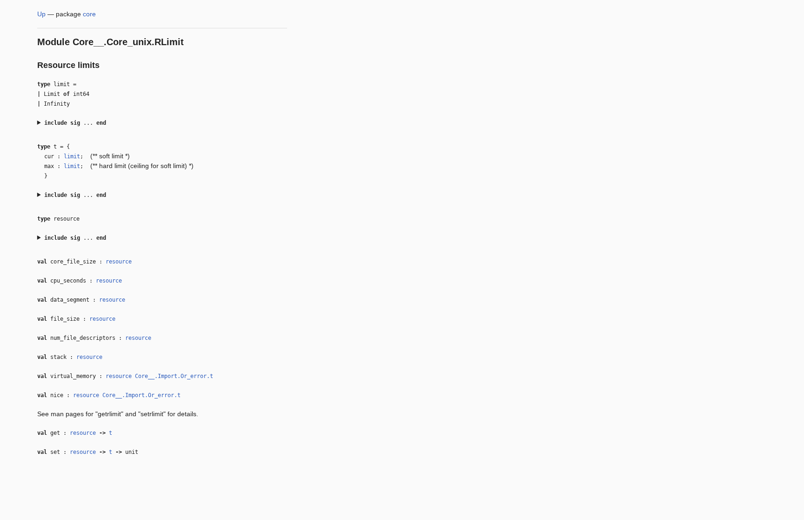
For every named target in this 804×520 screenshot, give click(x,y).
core (89, 14)
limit (72, 156)
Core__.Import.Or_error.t (174, 376)
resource (119, 261)
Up (41, 14)
